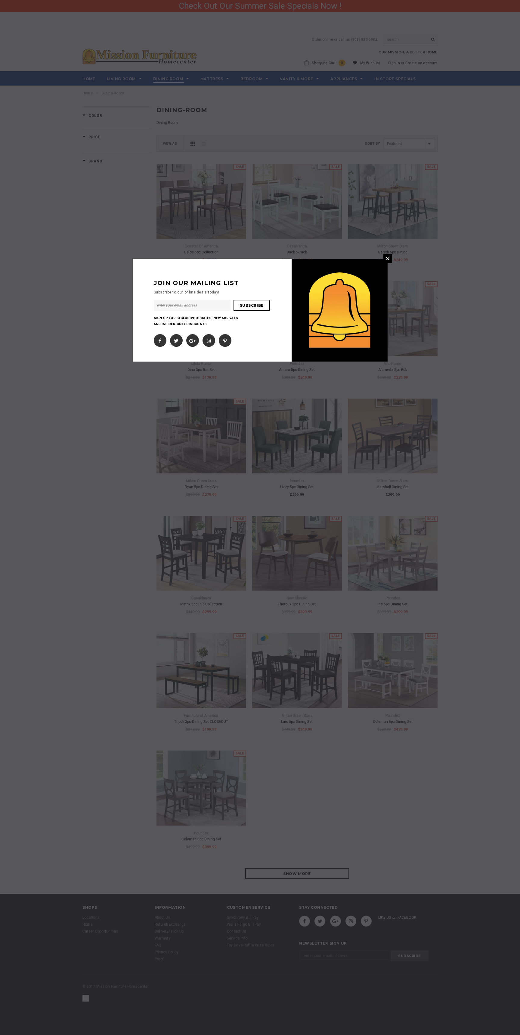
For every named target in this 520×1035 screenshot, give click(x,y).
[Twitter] (176, 339)
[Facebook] (160, 339)
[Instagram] (209, 339)
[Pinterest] (225, 339)
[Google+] (192, 339)
